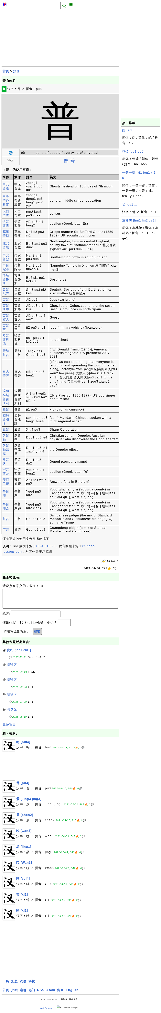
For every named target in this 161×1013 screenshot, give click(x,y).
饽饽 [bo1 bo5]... (134, 151)
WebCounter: (47, 1008)
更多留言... (11, 724)
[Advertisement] (60, 38)
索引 (23, 990)
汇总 (14, 981)
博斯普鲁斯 (6, 279)
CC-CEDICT (45, 546)
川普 (6, 519)
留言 (60, 990)
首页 (6, 71)
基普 (6, 409)
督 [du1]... (129, 204)
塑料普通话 (6, 419)
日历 (6, 981)
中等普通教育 (6, 200)
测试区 (12, 664)
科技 (31, 981)
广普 (6, 529)
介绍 (14, 990)
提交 (37, 631)
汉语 (16, 71)
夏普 (6, 429)
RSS (40, 990)
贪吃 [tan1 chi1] (19, 650)
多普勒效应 (6, 449)
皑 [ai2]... (129, 130)
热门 (31, 990)
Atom (50, 990)
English (72, 990)
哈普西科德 (6, 339)
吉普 (6, 299)
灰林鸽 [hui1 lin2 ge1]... (140, 220)
